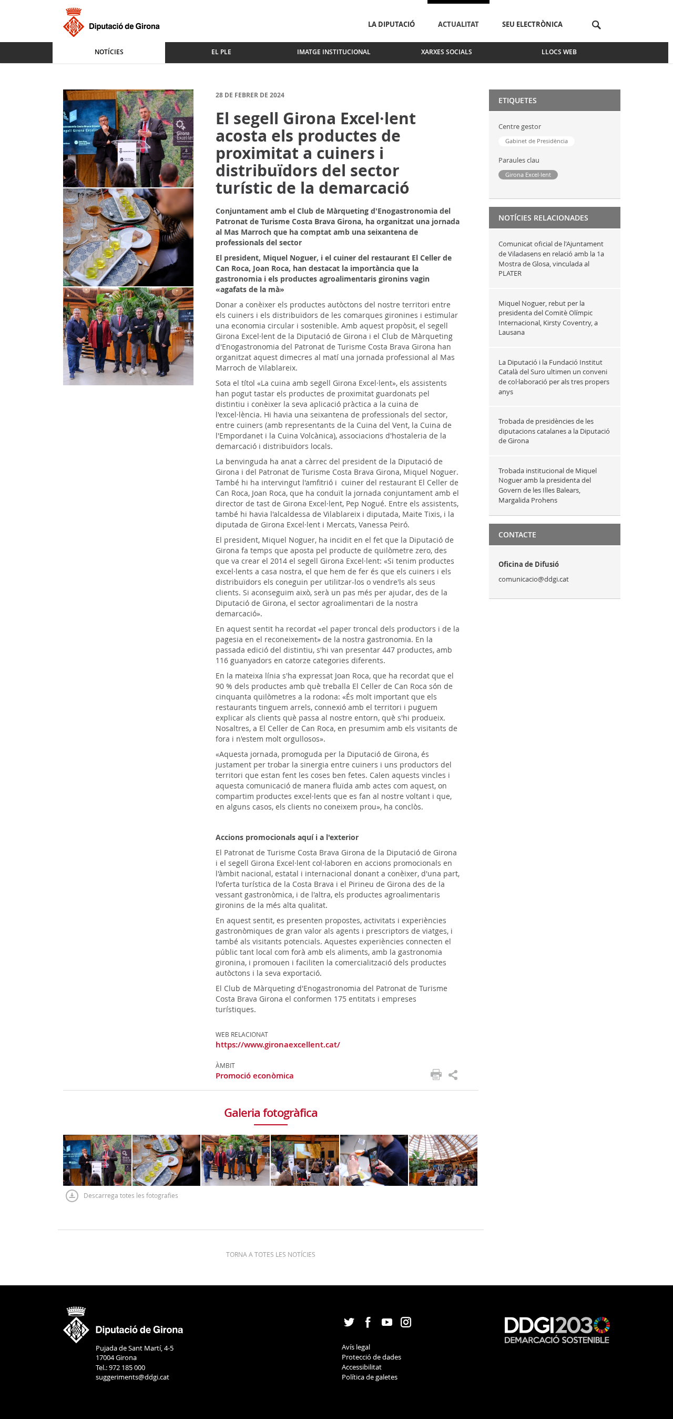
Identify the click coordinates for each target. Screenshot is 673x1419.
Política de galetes (369, 1377)
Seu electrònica (532, 24)
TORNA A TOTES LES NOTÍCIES (270, 1254)
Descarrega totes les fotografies (131, 1195)
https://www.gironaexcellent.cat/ (278, 1044)
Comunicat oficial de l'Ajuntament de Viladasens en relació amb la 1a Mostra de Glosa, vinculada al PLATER (551, 258)
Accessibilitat (362, 1367)
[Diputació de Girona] (113, 21)
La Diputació (391, 24)
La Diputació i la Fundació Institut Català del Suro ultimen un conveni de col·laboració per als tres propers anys (553, 376)
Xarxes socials (446, 51)
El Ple (221, 51)
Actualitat (458, 24)
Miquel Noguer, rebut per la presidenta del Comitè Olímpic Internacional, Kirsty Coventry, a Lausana (548, 317)
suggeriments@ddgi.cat (132, 1377)
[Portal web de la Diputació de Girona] (123, 1321)
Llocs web (559, 51)
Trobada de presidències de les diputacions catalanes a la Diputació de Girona (554, 430)
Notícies (109, 51)
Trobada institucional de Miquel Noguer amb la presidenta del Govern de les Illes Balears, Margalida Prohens (547, 485)
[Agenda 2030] (557, 1329)
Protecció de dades (371, 1357)
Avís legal (356, 1347)
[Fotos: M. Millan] (128, 138)
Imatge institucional (334, 51)
